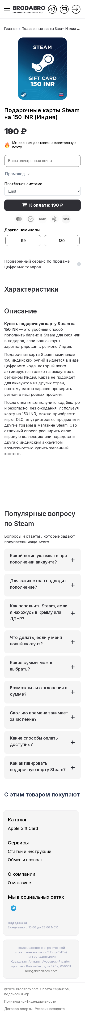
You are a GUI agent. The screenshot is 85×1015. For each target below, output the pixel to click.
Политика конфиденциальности (30, 1001)
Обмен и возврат (25, 859)
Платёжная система (23, 184)
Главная (11, 29)
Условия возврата (50, 1009)
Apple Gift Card (23, 828)
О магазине (19, 882)
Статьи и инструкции (29, 851)
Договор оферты (18, 1009)
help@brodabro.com (41, 971)
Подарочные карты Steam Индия (49, 29)
